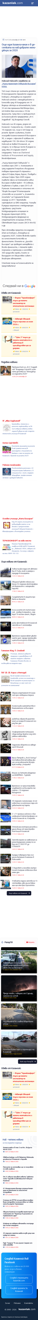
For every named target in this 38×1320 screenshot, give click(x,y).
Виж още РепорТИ (26, 1061)
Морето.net (10, 1317)
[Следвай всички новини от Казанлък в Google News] (19, 285)
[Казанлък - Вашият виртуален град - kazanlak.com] (13, 3)
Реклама (17, 1303)
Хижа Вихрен (23, 1317)
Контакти (28, 1303)
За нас (7, 1303)
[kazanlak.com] (27, 1309)
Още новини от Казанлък (18, 893)
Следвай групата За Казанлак (19, 1289)
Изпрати (31, 942)
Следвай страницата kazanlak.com (19, 1279)
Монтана (17, 1317)
